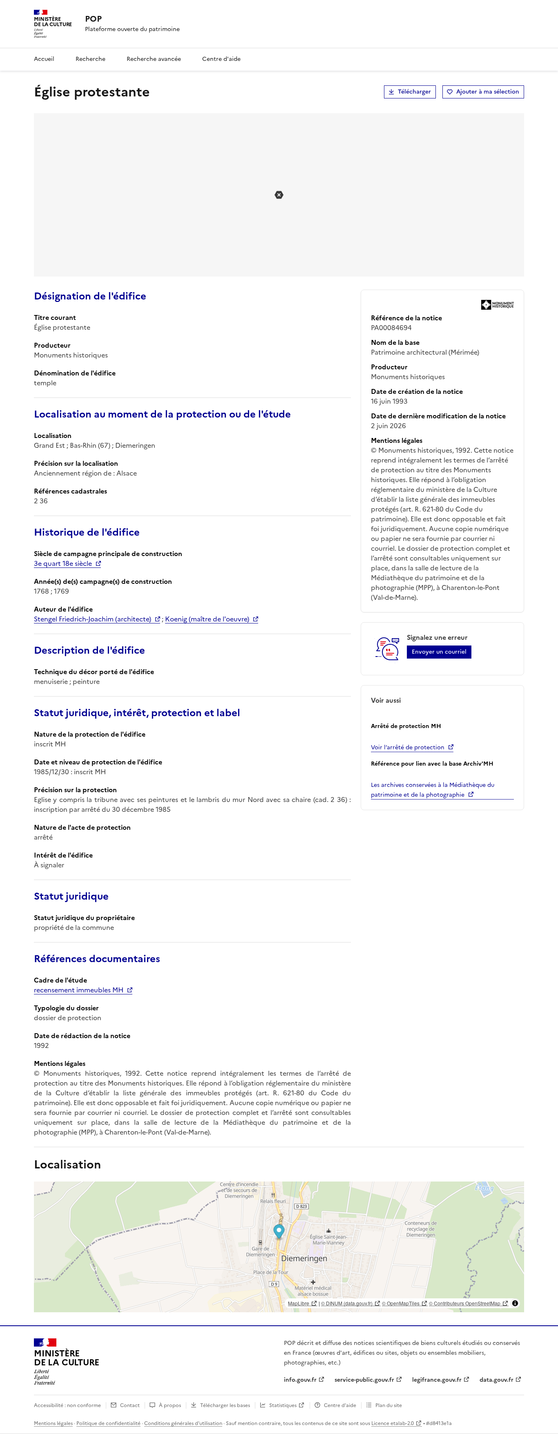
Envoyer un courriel (439, 652)
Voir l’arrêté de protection (407, 747)
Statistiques (283, 1405)
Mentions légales (53, 1423)
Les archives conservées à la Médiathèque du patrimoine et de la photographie (432, 790)
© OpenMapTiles (401, 1303)
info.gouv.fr (300, 1380)
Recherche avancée (154, 59)
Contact (130, 1405)
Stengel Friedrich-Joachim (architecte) (92, 619)
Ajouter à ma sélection (487, 91)
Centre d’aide (340, 1405)
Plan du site (388, 1405)
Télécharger (414, 91)
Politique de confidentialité (108, 1423)
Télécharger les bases (225, 1405)
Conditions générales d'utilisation (183, 1423)
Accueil (44, 59)
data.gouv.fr (496, 1380)
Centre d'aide (221, 59)
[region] (279, 1247)
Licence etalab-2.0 (392, 1423)
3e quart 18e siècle (63, 563)
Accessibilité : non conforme (67, 1405)
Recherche (90, 59)
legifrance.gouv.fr (437, 1380)
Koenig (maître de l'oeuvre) (207, 619)
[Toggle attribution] (515, 1303)
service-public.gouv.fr (364, 1380)
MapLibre (298, 1303)
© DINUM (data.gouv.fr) (347, 1303)
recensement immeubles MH (78, 990)
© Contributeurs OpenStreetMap (464, 1303)
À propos (170, 1405)
